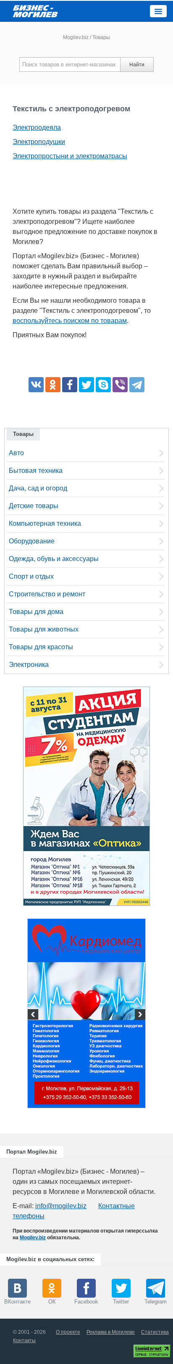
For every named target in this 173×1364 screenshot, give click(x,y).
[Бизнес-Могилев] (36, 10)
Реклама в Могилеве (110, 1332)
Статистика (155, 1332)
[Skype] (103, 384)
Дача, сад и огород (38, 488)
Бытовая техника (36, 470)
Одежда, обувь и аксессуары (54, 558)
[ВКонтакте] (36, 384)
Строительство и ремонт (47, 594)
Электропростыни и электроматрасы (70, 156)
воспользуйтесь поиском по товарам (70, 320)
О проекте (68, 1332)
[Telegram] (136, 384)
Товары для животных (44, 629)
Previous (34, 1015)
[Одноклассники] (52, 384)
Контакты (24, 1340)
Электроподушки (39, 141)
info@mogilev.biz (60, 1205)
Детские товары (33, 505)
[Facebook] (69, 384)
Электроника (29, 664)
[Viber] (120, 384)
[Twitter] (86, 384)
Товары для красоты (41, 647)
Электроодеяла (37, 127)
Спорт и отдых (31, 576)
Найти (136, 65)
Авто (16, 452)
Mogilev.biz (76, 37)
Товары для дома (36, 611)
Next (139, 1015)
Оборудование (32, 541)
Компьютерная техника (45, 523)
